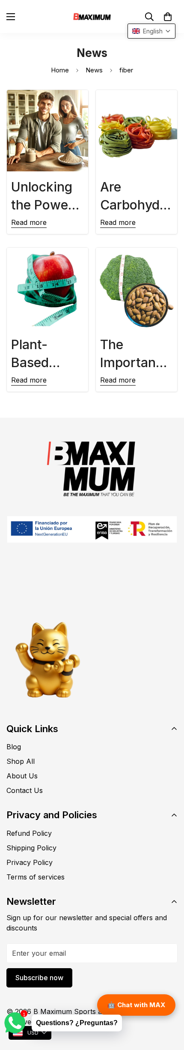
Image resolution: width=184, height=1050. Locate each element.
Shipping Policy (31, 848)
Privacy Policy (29, 862)
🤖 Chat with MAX (136, 1005)
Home (60, 70)
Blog (13, 746)
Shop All (20, 761)
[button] (168, 17)
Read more (29, 222)
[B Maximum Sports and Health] (92, 16)
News (94, 70)
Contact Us (24, 790)
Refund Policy (29, 833)
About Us (22, 776)
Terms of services (35, 877)
